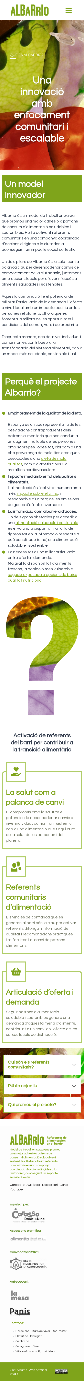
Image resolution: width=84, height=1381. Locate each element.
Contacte (17, 1184)
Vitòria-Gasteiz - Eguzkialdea (35, 1351)
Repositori (50, 1184)
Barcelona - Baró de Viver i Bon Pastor (40, 1331)
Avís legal (33, 1184)
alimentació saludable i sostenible (46, 523)
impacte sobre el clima (37, 493)
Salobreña (22, 1341)
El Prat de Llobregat (28, 1336)
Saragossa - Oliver (27, 1346)
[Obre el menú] (68, 10)
